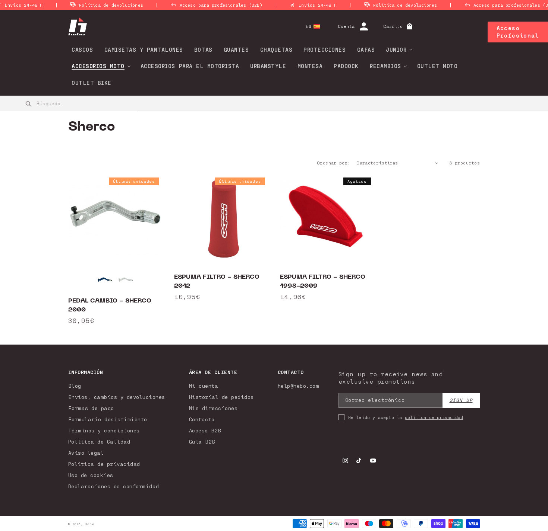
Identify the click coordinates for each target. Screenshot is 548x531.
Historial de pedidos (221, 397)
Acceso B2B (205, 430)
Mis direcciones (213, 408)
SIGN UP (461, 400)
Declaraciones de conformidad (113, 486)
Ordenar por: (333, 162)
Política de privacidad (104, 464)
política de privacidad (434, 417)
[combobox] (69, 103)
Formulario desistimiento (107, 419)
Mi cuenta (203, 386)
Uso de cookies (90, 475)
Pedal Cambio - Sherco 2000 (109, 305)
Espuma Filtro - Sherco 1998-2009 (322, 281)
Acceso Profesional (518, 32)
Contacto (202, 419)
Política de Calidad (99, 441)
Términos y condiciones (104, 430)
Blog (74, 386)
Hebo (89, 524)
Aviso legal (86, 453)
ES (308, 26)
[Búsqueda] (28, 103)
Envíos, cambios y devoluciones (116, 397)
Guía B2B (202, 441)
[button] (396, 49)
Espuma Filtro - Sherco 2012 (216, 281)
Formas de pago (91, 408)
